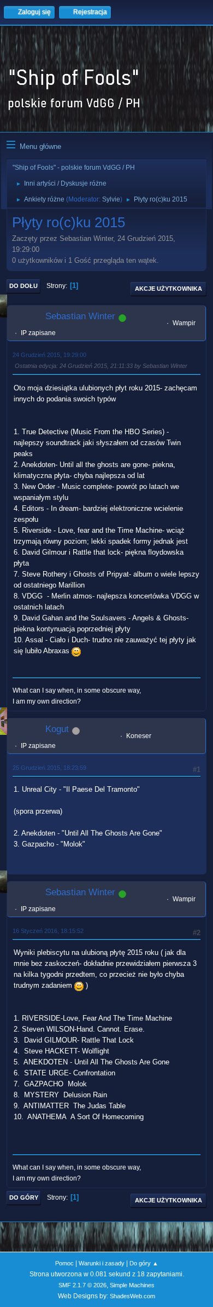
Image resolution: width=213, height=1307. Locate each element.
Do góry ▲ (143, 1263)
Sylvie (111, 199)
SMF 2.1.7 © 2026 (82, 1285)
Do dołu (23, 286)
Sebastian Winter (80, 316)
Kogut (57, 729)
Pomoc (64, 1263)
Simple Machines (132, 1285)
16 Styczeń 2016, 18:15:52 (48, 931)
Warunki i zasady (102, 1263)
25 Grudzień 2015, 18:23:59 (49, 767)
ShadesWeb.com (132, 1296)
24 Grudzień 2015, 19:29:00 (49, 355)
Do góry (23, 1197)
